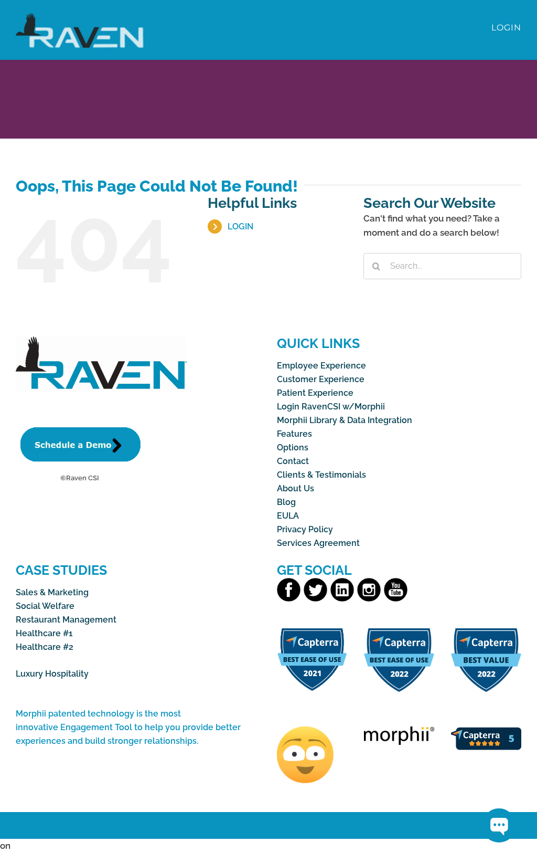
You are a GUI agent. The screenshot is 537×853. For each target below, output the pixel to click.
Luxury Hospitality (52, 674)
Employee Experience (321, 366)
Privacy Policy (305, 529)
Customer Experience (320, 379)
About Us (295, 488)
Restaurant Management (66, 620)
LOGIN (240, 226)
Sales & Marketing (52, 592)
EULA (288, 516)
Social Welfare (45, 606)
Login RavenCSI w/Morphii (331, 407)
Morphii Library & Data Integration (344, 420)
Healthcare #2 (44, 647)
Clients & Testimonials (321, 475)
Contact (293, 461)
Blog (286, 502)
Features (294, 434)
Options (292, 447)
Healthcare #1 (44, 633)
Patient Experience (315, 393)
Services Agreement (318, 543)
